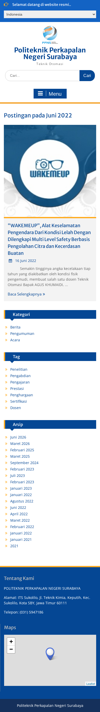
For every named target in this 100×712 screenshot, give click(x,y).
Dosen (15, 407)
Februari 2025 (22, 449)
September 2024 (24, 462)
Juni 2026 (18, 437)
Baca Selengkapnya (25, 294)
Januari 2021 (21, 539)
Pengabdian (20, 375)
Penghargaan (21, 394)
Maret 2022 (20, 520)
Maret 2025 (20, 456)
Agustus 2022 (21, 501)
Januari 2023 (21, 488)
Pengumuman (22, 333)
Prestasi (17, 388)
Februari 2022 (22, 526)
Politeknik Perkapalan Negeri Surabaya (50, 53)
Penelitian (18, 369)
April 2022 (19, 513)
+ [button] (11, 641)
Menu (55, 94)
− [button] (11, 649)
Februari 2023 (22, 469)
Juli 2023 (17, 475)
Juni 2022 (18, 507)
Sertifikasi (18, 401)
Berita (15, 327)
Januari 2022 (21, 494)
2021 (14, 545)
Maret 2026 (20, 443)
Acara (15, 339)
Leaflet (90, 684)
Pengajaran (20, 382)
